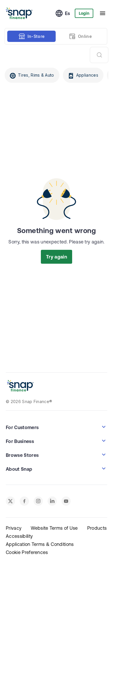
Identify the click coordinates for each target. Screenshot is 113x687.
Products (97, 528)
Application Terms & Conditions (40, 544)
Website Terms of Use (54, 528)
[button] (56, 427)
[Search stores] (99, 55)
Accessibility (19, 536)
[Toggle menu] (102, 13)
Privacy (13, 528)
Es (67, 13)
